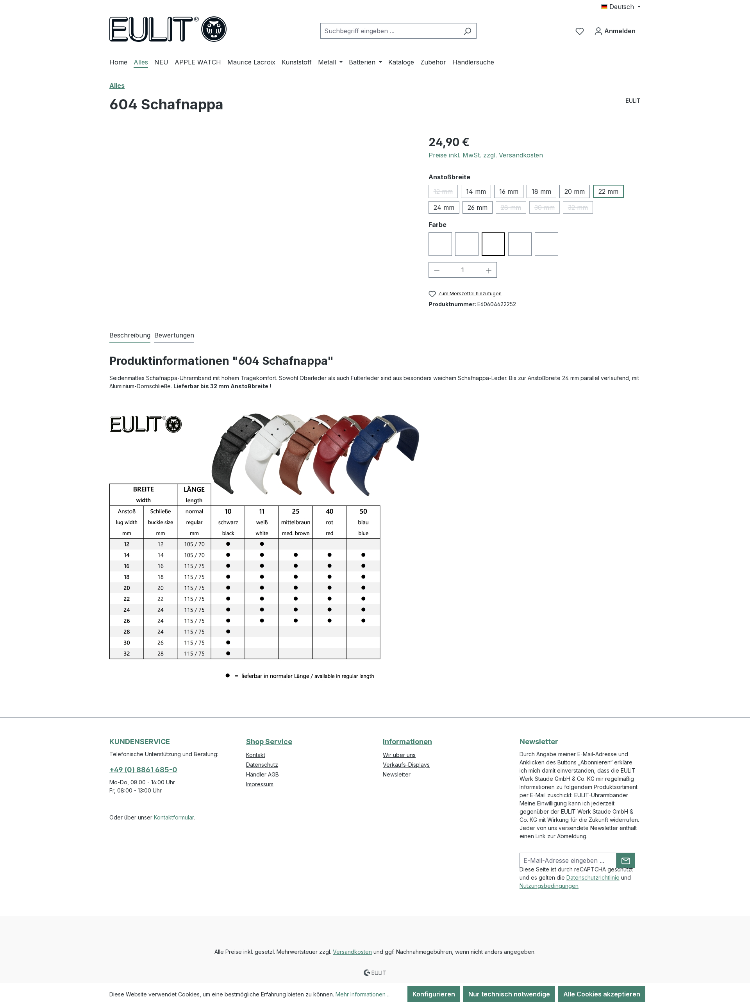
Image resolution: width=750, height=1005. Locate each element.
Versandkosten (352, 951)
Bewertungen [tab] (174, 335)
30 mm (547, 208)
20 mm (574, 191)
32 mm (580, 208)
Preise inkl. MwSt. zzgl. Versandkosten (486, 155)
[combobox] (389, 31)
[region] (261, 218)
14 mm (476, 191)
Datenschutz (262, 764)
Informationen (407, 741)
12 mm (446, 192)
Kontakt (255, 755)
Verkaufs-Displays (406, 764)
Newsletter (397, 774)
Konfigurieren (433, 994)
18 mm (541, 191)
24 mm (444, 207)
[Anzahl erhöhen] (489, 270)
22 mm (608, 191)
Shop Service (269, 741)
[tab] (129, 335)
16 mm (508, 191)
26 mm (478, 207)
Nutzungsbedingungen (549, 885)
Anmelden (619, 31)
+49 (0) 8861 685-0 (143, 770)
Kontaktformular (174, 817)
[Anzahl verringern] (437, 270)
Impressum (259, 784)
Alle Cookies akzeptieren (601, 994)
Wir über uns (399, 755)
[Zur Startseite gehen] (168, 29)
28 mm (513, 208)
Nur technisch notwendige (509, 994)
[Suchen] (467, 31)
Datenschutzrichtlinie (593, 877)
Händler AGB (262, 774)
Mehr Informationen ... (363, 994)
